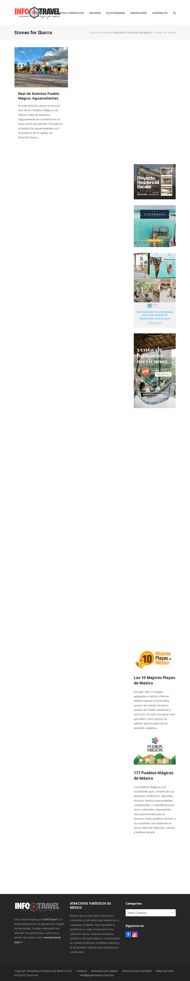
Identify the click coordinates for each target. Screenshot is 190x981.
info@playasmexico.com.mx (97, 975)
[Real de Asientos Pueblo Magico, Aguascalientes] (41, 67)
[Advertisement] (155, 103)
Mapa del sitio (164, 971)
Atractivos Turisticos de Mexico (133, 32)
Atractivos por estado (104, 971)
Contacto (81, 971)
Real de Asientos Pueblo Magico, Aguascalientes (38, 95)
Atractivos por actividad (136, 971)
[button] (174, 12)
